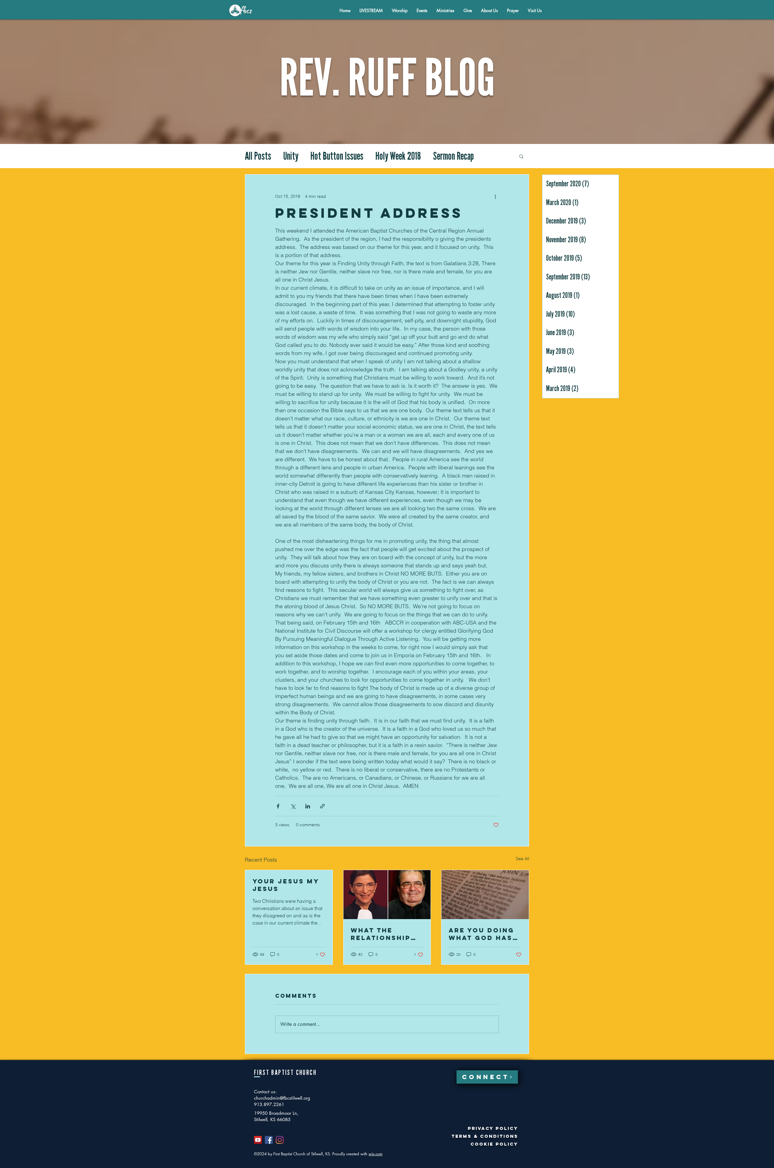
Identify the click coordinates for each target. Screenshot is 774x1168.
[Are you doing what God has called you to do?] (485, 894)
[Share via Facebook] (278, 806)
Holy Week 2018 (398, 156)
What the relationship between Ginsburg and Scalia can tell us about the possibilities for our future (386, 933)
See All (522, 858)
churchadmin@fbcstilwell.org (282, 1098)
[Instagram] (280, 1140)
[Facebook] (269, 1140)
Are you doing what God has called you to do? (482, 933)
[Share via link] (322, 806)
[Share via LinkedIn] (308, 806)
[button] (489, 10)
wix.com (375, 1154)
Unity (290, 156)
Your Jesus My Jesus (285, 884)
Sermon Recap (453, 156)
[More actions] (495, 196)
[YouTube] (258, 1140)
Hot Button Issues (337, 156)
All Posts (258, 156)
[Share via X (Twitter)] (293, 806)
